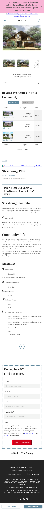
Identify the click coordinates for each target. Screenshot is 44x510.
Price (36, 108)
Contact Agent (33, 506)
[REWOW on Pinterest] (24, 499)
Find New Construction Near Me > (22, 467)
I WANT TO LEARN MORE (22, 442)
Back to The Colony (23, 453)
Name (6, 108)
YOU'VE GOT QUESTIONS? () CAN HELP (19, 191)
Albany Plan (8, 128)
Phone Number (9, 412)
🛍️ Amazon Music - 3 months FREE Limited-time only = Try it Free (22, 166)
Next (26, 149)
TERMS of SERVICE (30, 433)
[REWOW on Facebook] (17, 499)
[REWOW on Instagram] (27, 499)
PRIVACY (6, 436)
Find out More (11, 506)
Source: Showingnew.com (22, 470)
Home (4, 161)
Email (6, 402)
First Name (7, 381)
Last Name (7, 391)
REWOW (22, 20)
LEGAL (6, 422)
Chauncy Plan (8, 118)
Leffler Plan (7, 140)
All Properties (13, 102)
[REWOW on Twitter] (20, 499)
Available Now (27, 102)
